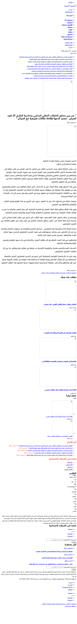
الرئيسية (69, 15)
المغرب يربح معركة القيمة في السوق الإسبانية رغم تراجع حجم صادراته (53, 76)
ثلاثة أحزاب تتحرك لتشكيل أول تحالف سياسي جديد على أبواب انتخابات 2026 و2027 (49, 66)
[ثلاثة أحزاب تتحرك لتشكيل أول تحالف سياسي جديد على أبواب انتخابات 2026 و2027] (58, 386)
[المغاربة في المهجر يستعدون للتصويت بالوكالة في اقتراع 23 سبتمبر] (58, 358)
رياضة (70, 32)
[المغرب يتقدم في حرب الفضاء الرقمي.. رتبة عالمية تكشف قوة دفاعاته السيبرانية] (62, 434)
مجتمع (70, 34)
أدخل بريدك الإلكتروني (70, 540)
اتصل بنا (70, 585)
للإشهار (70, 589)
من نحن (70, 582)
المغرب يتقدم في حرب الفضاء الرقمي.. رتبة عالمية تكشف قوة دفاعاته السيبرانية (49, 69)
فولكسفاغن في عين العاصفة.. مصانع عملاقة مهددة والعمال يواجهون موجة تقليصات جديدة (47, 73)
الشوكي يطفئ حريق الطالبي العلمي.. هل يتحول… (59, 304)
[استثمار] (70, 6)
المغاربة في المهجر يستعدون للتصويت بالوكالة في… (59, 361)
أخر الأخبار (69, 18)
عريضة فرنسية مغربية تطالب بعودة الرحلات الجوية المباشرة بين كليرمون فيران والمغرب (48, 78)
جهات (70, 29)
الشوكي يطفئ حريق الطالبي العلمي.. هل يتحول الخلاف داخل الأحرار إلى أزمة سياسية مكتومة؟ (45, 57)
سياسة (70, 27)
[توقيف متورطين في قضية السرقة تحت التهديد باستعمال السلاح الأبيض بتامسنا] (58, 329)
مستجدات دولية (66, 37)
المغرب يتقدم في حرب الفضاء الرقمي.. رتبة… (59, 436)
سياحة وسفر (68, 39)
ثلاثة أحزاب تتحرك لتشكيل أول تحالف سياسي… (60, 390)
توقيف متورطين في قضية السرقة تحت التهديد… (60, 333)
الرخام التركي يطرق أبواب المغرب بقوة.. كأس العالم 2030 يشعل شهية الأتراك (50, 59)
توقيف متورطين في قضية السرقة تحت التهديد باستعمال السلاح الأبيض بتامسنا (50, 61)
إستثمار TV (68, 20)
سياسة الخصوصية (67, 587)
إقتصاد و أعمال (67, 25)
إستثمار (69, 22)
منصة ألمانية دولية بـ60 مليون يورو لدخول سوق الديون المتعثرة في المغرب (51, 71)
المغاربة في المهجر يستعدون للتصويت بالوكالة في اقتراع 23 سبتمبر (53, 64)
